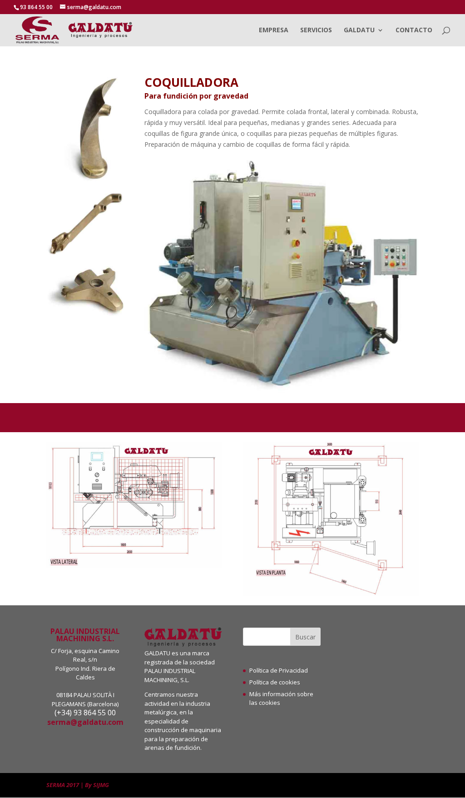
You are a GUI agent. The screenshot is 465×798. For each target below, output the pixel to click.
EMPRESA (273, 30)
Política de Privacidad (278, 670)
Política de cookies (274, 682)
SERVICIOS (316, 30)
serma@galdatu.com (85, 722)
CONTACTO (414, 30)
